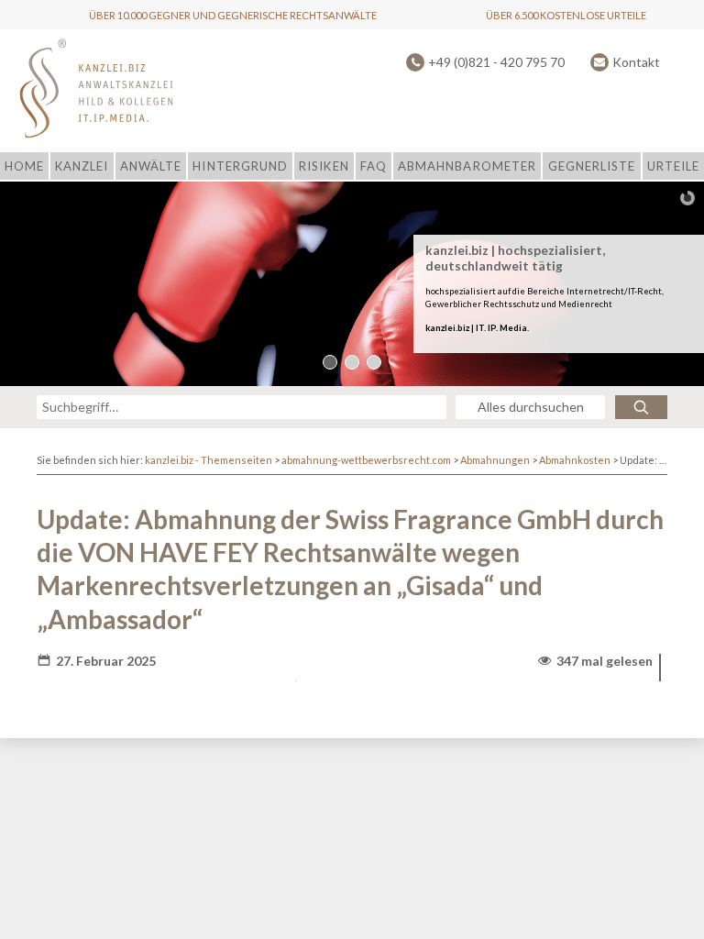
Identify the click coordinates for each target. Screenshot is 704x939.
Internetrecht (595, 291)
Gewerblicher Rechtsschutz (482, 305)
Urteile (673, 166)
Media (513, 328)
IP (492, 328)
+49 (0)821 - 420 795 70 (496, 62)
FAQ (373, 166)
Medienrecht (585, 305)
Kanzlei (81, 166)
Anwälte (151, 166)
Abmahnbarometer (467, 166)
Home (24, 166)
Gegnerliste (591, 166)
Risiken (323, 166)
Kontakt (636, 62)
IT (480, 328)
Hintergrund (239, 166)
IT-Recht (645, 291)
